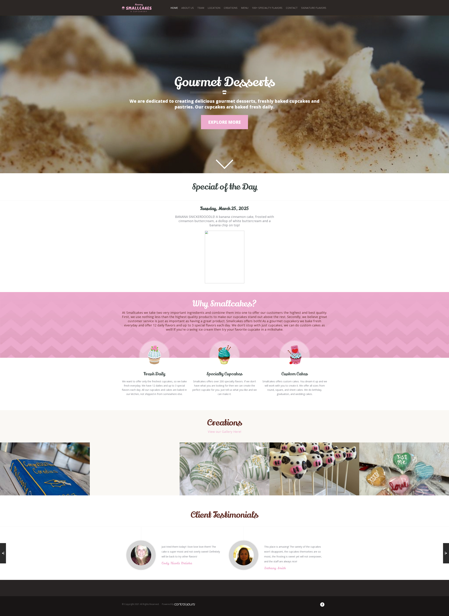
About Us (187, 7)
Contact (292, 7)
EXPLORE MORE (224, 122)
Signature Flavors (313, 7)
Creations (230, 7)
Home (174, 7)
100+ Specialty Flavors (267, 7)
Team (200, 7)
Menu (244, 7)
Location (214, 7)
